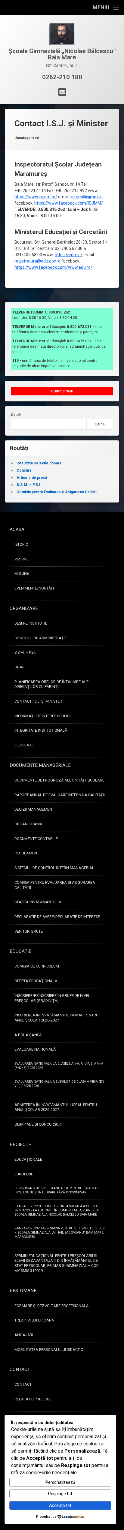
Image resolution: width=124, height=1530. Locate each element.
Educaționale (28, 1159)
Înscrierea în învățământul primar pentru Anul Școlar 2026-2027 (56, 1017)
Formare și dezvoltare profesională (51, 1306)
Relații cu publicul (32, 1399)
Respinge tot (60, 1493)
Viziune (21, 559)
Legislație (24, 745)
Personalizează (60, 1482)
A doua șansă (28, 1035)
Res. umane (23, 1290)
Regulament (26, 853)
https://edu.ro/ (68, 254)
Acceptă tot (60, 1505)
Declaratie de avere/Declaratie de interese (57, 916)
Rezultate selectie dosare (39, 463)
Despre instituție (30, 623)
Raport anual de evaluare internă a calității (59, 795)
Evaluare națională (35, 1049)
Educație (20, 951)
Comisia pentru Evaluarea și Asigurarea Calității (57, 492)
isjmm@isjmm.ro (86, 196)
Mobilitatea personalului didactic (48, 1349)
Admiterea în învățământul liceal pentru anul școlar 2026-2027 (55, 1107)
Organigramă (28, 824)
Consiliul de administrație (40, 638)
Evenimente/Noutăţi (34, 588)
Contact (20, 1369)
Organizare (24, 608)
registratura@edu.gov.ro (37, 261)
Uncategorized (26, 138)
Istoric (21, 544)
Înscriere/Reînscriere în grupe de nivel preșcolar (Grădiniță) (52, 998)
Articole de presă (32, 478)
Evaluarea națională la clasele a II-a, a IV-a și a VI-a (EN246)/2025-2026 (58, 1066)
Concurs (24, 470)
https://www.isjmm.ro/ (35, 196)
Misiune (21, 573)
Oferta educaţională (35, 981)
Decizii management (34, 809)
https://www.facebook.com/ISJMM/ (68, 203)
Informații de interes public (42, 716)
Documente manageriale (40, 765)
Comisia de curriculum (36, 966)
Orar (19, 667)
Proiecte (20, 1144)
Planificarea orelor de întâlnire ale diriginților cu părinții (51, 684)
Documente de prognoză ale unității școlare (59, 780)
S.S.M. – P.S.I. (29, 485)
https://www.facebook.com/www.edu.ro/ (53, 267)
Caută (15, 415)
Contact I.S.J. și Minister (38, 701)
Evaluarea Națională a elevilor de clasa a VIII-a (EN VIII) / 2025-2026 (59, 1084)
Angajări (23, 1335)
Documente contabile (36, 838)
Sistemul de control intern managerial (54, 868)
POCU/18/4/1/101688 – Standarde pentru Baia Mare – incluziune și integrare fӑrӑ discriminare (59, 1190)
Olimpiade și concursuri (38, 1124)
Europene (23, 1174)
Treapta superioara (34, 1320)
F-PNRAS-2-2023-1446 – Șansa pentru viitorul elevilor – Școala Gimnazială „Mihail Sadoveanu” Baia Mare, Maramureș (59, 1232)
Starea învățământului (37, 902)
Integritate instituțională (40, 730)
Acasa (17, 529)
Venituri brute (28, 931)
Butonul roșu (62, 391)
